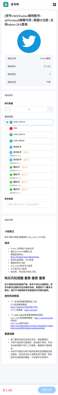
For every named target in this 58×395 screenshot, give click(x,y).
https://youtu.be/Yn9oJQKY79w (24, 307)
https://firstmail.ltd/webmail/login (25, 257)
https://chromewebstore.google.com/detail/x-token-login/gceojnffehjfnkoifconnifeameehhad (32, 327)
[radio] (29, 122)
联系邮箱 (9, 199)
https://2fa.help (31, 310)
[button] (8, 109)
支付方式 (9, 117)
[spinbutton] (29, 109)
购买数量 (9, 103)
